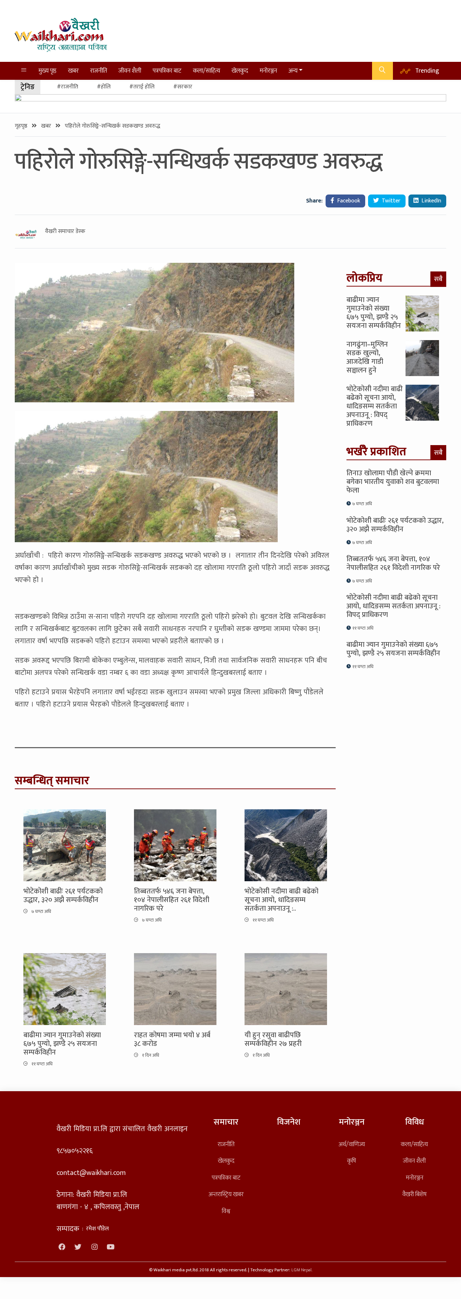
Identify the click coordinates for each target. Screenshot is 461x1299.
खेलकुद (240, 70)
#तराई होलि (142, 87)
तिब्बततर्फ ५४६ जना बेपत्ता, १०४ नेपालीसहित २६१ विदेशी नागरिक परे (171, 900)
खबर (73, 70)
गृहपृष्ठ (22, 126)
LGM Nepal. (301, 1270)
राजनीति (98, 70)
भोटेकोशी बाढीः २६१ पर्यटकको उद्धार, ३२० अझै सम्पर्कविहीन (63, 895)
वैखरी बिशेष (414, 1194)
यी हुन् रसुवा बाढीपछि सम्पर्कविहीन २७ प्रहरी (273, 1039)
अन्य (292, 70)
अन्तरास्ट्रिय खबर (226, 1194)
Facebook (348, 201)
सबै (438, 279)
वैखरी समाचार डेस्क (65, 231)
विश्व (226, 1211)
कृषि (351, 1161)
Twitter (390, 201)
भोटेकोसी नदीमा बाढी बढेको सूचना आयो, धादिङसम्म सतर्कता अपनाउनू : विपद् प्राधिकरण (374, 406)
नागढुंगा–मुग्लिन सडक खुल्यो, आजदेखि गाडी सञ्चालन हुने (367, 357)
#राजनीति (67, 87)
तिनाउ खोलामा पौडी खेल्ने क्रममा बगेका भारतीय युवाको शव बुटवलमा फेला (392, 482)
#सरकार (182, 87)
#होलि (104, 87)
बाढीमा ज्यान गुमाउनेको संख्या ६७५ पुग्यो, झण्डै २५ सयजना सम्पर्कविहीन (62, 1043)
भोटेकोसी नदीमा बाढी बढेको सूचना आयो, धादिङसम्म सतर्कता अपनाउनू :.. (281, 900)
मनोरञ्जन (268, 70)
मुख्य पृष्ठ (48, 70)
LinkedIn (430, 201)
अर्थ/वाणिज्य (352, 1144)
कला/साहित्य (206, 70)
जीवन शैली (129, 70)
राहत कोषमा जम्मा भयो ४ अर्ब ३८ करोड (172, 1039)
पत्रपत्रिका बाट (167, 70)
